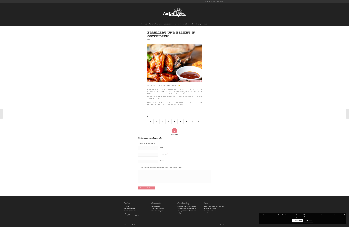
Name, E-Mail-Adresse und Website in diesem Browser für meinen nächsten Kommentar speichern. (161, 167)
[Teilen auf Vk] (186, 121)
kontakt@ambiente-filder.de (131, 216)
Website (162, 160)
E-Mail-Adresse (164, 154)
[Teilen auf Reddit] (193, 121)
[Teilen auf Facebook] (150, 121)
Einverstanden (298, 220)
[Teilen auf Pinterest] (169, 121)
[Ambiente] (174, 11)
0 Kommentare (155, 110)
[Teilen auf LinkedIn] (174, 121)
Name (162, 147)
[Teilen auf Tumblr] (180, 121)
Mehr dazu (308, 220)
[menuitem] (220, 1)
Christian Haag (168, 110)
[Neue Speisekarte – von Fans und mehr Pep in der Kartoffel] (347, 114)
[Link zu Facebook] (220, 224)
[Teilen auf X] (156, 121)
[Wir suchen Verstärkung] (1, 114)
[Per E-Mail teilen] (199, 121)
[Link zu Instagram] (223, 224)
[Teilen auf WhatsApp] (162, 121)
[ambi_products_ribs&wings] (174, 63)
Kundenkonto (221, 1)
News (148, 39)
